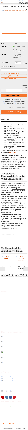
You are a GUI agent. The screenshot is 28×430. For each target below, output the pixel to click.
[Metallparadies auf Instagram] (6, 397)
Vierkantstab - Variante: (8, 67)
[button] (3, 91)
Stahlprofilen (12, 152)
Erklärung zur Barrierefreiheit (9, 318)
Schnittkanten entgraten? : (12, 73)
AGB (2, 315)
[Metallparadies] (3, 1)
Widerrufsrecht (5, 309)
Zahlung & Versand (6, 302)
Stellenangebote (5, 306)
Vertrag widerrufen (8, 423)
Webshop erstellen (8, 428)
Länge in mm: (4, 62)
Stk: (26, 87)
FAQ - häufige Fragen (7, 296)
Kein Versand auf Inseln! (8, 234)
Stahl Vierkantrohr (7, 267)
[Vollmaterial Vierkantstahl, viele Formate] (14, 21)
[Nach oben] (23, 427)
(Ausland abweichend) (19, 51)
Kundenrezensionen (7, 238)
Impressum (4, 312)
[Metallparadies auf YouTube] (2, 397)
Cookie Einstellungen (7, 325)
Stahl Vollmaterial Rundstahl (21, 267)
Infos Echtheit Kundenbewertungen (11, 299)
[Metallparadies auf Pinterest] (14, 397)
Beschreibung (5, 119)
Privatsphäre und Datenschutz (9, 322)
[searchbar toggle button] (20, 1)
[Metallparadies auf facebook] (10, 397)
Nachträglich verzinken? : (11, 76)
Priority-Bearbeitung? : (10, 78)
